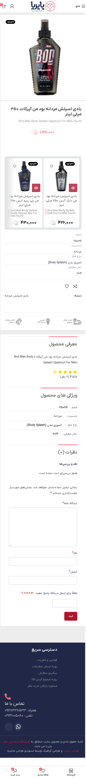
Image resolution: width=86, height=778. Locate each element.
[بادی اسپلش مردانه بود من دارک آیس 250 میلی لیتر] (61, 176)
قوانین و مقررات (47, 660)
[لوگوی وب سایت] (43, 6)
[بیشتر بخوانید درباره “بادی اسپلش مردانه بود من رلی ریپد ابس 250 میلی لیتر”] (36, 188)
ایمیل (73, 572)
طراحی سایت (71, 751)
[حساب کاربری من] (12, 6)
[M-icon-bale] (9, 727)
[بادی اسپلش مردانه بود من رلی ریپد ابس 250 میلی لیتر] (24, 176)
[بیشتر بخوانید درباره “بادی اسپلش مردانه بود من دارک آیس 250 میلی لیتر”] (73, 188)
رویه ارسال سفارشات (44, 666)
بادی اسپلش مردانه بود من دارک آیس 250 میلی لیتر (61, 200)
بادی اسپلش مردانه (17, 296)
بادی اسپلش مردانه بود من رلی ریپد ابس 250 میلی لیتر (24, 200)
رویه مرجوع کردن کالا (44, 679)
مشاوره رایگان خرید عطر (42, 686)
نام (74, 553)
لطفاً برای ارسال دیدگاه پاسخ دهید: (49, 593)
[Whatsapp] (18, 727)
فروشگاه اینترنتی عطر (16, 742)
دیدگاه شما (69, 503)
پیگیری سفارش (47, 673)
